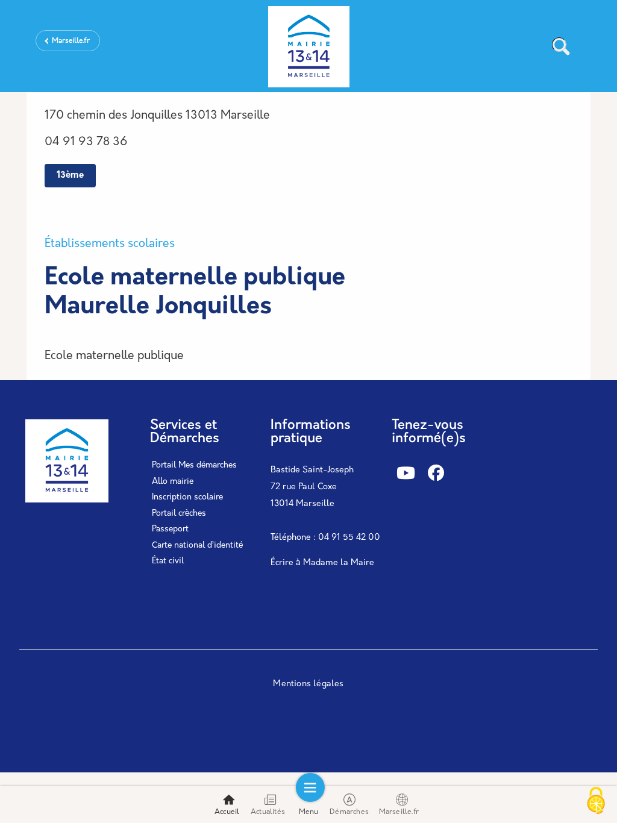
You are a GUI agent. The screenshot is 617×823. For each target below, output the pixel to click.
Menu (309, 812)
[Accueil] (308, 48)
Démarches (349, 812)
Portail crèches (179, 514)
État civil (168, 561)
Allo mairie (172, 482)
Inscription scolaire (187, 497)
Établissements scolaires (110, 244)
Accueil (227, 812)
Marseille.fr (71, 41)
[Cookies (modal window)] (596, 802)
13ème (70, 175)
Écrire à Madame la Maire (322, 563)
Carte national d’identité (197, 545)
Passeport (170, 529)
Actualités (268, 812)
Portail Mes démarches (194, 465)
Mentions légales (308, 684)
